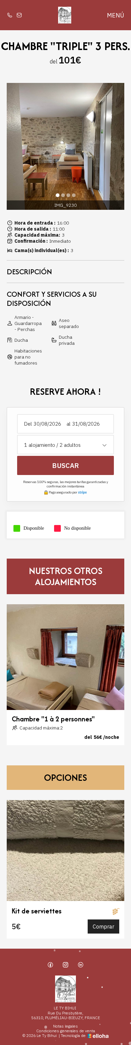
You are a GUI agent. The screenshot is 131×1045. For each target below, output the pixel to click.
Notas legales (65, 1026)
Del (28, 424)
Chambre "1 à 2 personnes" (53, 719)
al (69, 424)
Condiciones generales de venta (65, 1031)
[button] (57, 195)
